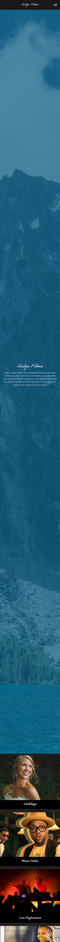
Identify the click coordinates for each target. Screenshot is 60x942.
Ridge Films (30, 4)
